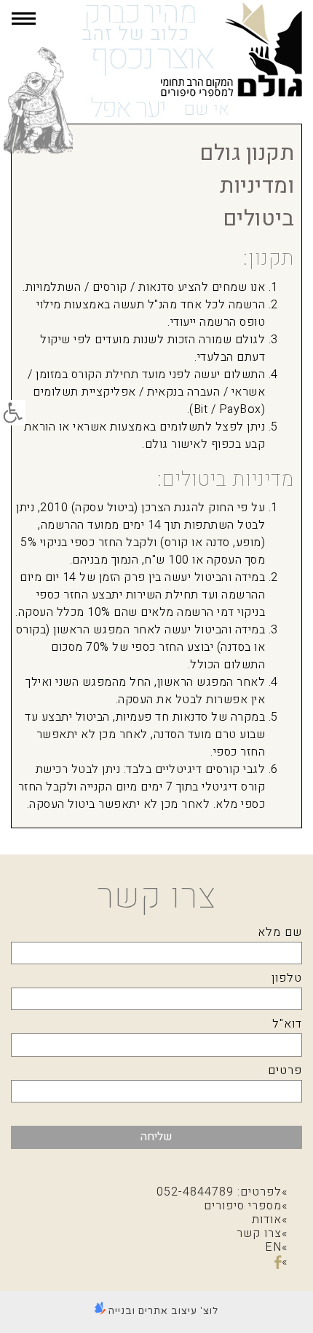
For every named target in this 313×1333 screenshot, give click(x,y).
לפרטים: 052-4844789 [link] (219, 1192)
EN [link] (273, 1247)
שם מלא (280, 932)
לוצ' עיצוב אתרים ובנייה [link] (162, 1311)
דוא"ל (287, 1024)
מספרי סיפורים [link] (243, 1205)
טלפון (287, 978)
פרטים (285, 1070)
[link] (12, 412)
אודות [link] (267, 1219)
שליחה (156, 1136)
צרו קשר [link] (259, 1233)
